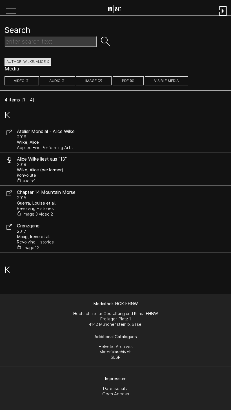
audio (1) (57, 81)
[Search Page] (117, 10)
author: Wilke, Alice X (27, 61)
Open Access (115, 393)
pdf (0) (128, 81)
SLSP (116, 357)
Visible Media (166, 81)
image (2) (93, 81)
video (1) (22, 81)
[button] (11, 11)
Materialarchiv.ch (115, 351)
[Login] (222, 16)
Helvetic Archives (116, 346)
